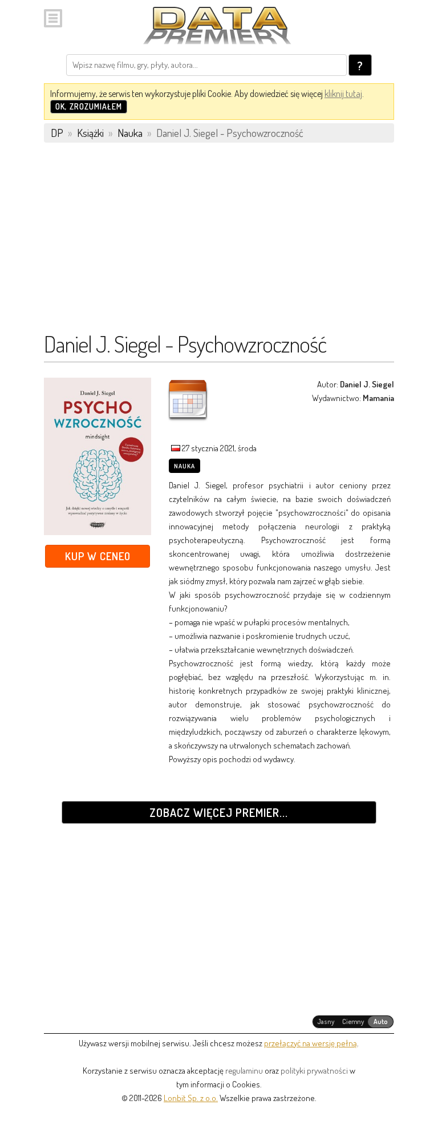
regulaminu (244, 1070)
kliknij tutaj (343, 93)
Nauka (184, 466)
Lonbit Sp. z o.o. (191, 1097)
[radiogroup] (353, 1022)
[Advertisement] (219, 242)
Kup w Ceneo (98, 556)
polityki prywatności (314, 1070)
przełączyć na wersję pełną (310, 1043)
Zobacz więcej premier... (218, 812)
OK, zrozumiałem (88, 106)
